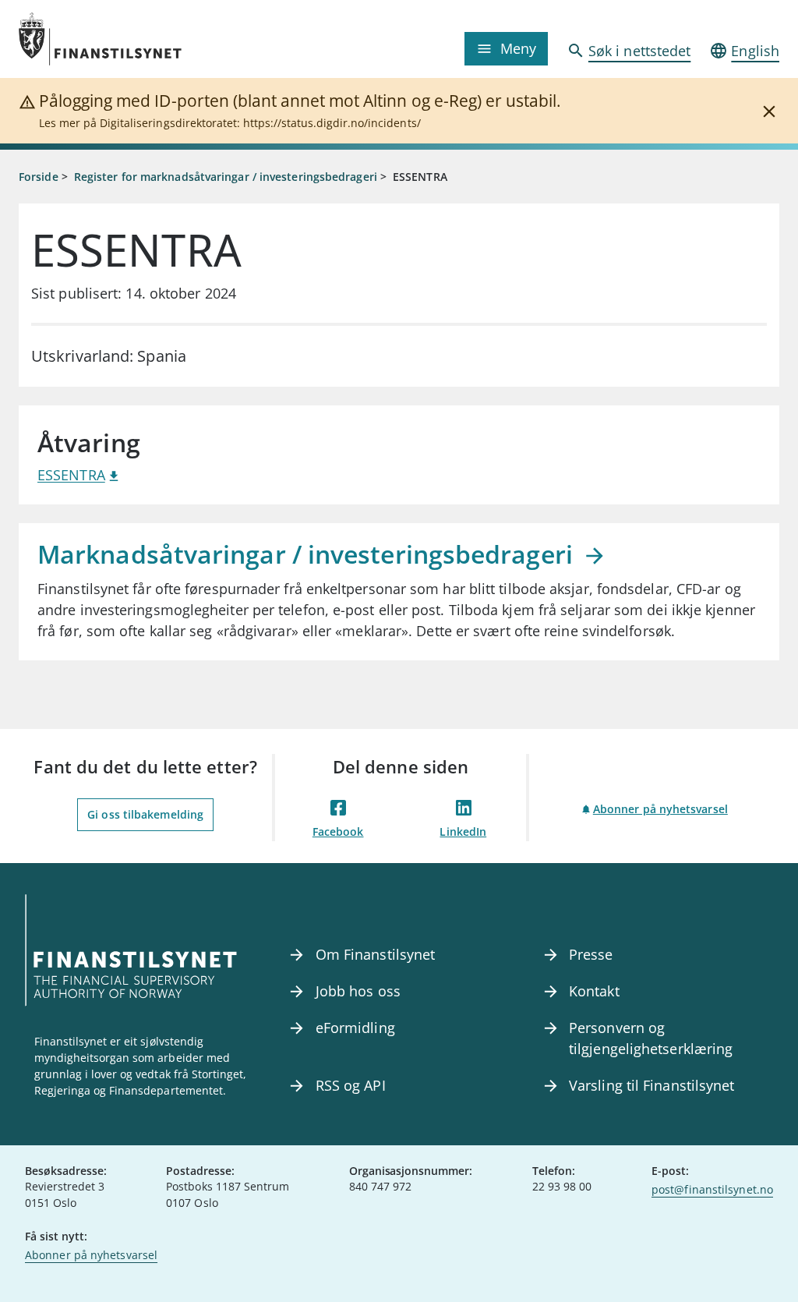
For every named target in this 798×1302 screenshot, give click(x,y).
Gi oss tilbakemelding (145, 814)
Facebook (338, 831)
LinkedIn (463, 831)
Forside (38, 176)
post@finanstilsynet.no (712, 1189)
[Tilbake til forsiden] (114, 38)
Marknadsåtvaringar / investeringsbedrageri (308, 554)
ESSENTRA (71, 474)
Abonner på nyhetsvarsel (660, 808)
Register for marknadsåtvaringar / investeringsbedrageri (225, 176)
